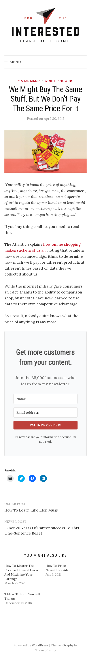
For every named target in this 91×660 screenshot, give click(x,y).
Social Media (29, 81)
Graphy (68, 645)
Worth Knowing (59, 81)
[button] (45, 151)
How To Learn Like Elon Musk (31, 510)
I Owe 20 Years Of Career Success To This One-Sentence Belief (41, 531)
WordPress (40, 645)
